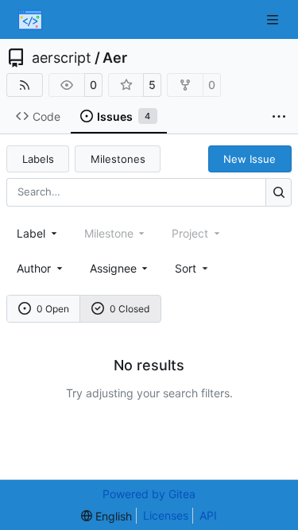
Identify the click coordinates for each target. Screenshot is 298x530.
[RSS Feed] (24, 85)
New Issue (249, 159)
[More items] (279, 116)
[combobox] (38, 233)
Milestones (118, 159)
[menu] (192, 268)
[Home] (30, 20)
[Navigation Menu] (274, 19)
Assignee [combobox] (113, 268)
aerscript (61, 58)
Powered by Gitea (149, 494)
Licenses (165, 515)
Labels (38, 159)
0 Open (53, 309)
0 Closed (129, 309)
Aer (115, 58)
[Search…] (278, 192)
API (208, 515)
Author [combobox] (34, 268)
